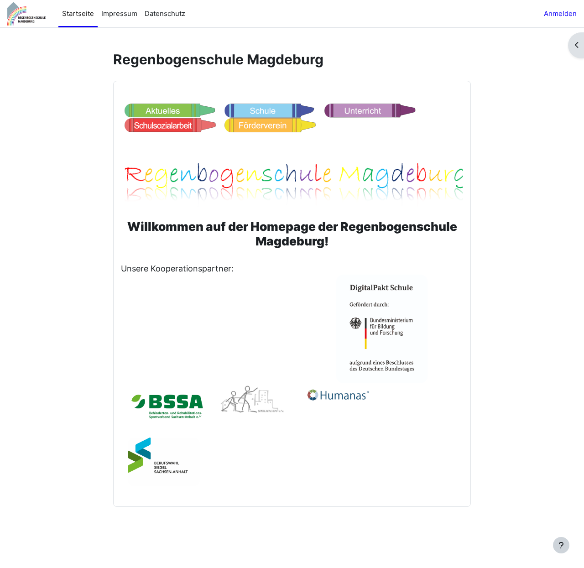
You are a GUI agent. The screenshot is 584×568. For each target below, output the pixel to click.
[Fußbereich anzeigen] (561, 545)
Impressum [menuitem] (119, 13)
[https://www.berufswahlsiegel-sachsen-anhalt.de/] (164, 461)
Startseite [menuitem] (78, 13)
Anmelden (560, 13)
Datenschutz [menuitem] (165, 13)
